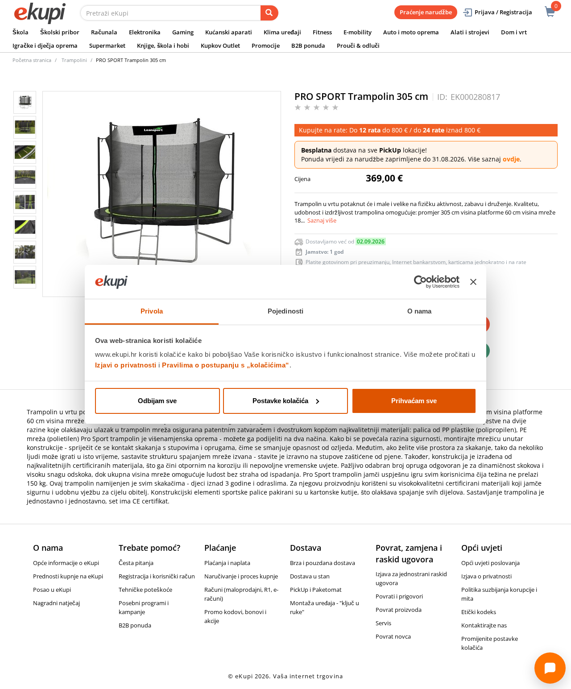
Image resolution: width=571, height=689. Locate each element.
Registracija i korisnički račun (157, 576)
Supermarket (107, 45)
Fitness (322, 32)
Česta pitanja (136, 563)
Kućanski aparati (228, 32)
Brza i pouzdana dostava (322, 563)
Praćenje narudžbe (426, 12)
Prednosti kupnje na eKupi (68, 576)
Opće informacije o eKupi (66, 563)
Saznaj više (321, 220)
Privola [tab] (152, 311)
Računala (104, 32)
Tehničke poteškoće (145, 590)
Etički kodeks (478, 612)
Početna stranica (31, 60)
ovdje (511, 159)
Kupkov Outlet (220, 45)
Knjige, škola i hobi (163, 45)
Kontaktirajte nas (484, 625)
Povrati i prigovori (399, 596)
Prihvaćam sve (414, 400)
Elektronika (145, 32)
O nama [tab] (419, 311)
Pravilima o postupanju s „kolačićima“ (226, 365)
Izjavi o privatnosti (126, 365)
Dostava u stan (310, 576)
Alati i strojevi (470, 32)
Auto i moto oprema (411, 32)
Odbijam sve (157, 400)
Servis (383, 623)
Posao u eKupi (52, 590)
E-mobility (357, 32)
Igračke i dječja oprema (45, 45)
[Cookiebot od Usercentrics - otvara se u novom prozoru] (420, 282)
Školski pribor (59, 32)
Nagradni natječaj (56, 603)
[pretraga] (269, 13)
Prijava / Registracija (503, 12)
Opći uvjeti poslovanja (490, 563)
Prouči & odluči (358, 45)
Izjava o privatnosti (486, 576)
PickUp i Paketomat (316, 590)
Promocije (266, 45)
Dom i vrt (514, 32)
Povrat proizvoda (399, 610)
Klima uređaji (282, 32)
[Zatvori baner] (473, 282)
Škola (20, 32)
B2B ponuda (308, 45)
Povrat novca (393, 636)
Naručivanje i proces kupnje (241, 576)
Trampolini (74, 60)
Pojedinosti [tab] (285, 311)
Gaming (183, 32)
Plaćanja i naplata (227, 563)
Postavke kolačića (280, 400)
